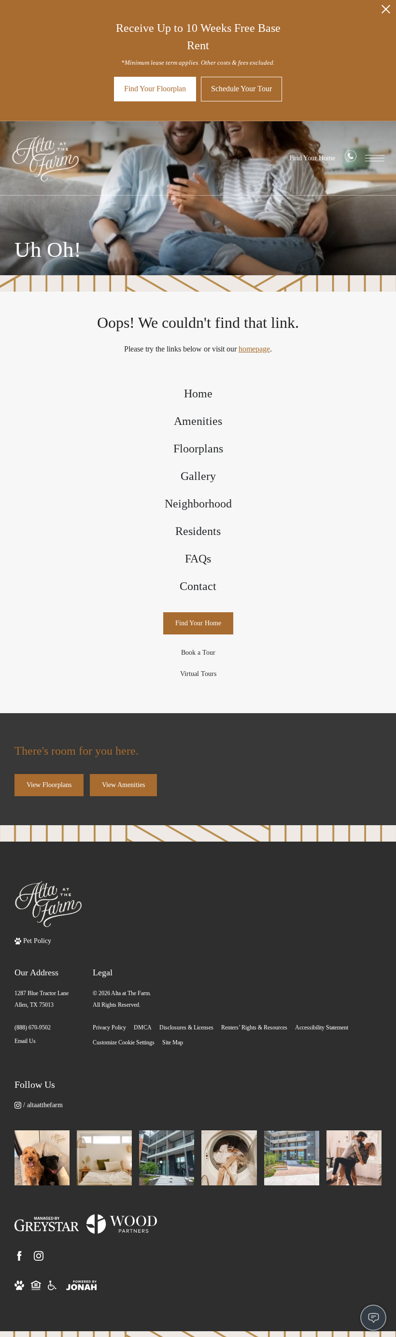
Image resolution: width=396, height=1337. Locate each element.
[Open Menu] (374, 158)
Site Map (172, 1042)
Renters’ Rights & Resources (254, 1027)
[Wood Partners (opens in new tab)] (121, 1224)
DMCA (143, 1027)
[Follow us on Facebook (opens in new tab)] (19, 1256)
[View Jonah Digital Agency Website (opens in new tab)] (81, 1285)
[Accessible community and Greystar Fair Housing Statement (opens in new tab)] (52, 1285)
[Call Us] (350, 158)
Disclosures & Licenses (186, 1027)
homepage (254, 349)
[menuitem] (198, 394)
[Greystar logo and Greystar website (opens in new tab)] (46, 1224)
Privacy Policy (109, 1027)
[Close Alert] (386, 12)
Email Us (25, 1041)
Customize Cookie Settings (124, 1042)
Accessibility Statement (321, 1027)
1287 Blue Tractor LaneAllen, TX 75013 (41, 999)
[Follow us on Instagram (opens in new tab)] (38, 1256)
